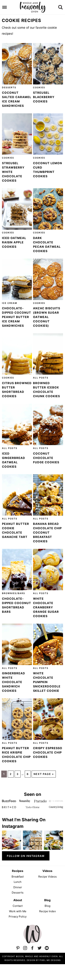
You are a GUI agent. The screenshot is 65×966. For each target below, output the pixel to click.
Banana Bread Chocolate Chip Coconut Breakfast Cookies (47, 532)
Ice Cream (9, 303)
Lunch (17, 882)
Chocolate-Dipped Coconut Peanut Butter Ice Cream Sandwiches (16, 316)
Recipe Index (47, 911)
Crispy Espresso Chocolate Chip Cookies (47, 752)
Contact (18, 906)
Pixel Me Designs (50, 960)
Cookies (39, 87)
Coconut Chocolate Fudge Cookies (46, 458)
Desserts (9, 87)
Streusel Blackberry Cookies (44, 97)
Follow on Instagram (26, 855)
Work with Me (17, 911)
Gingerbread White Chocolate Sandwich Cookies (13, 681)
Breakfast (18, 876)
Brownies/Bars (13, 593)
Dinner (17, 887)
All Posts (40, 377)
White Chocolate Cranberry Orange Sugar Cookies (46, 607)
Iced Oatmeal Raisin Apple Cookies (14, 242)
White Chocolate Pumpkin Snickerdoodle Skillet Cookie (46, 681)
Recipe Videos (47, 876)
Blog (47, 906)
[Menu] (4, 7)
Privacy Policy (18, 916)
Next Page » (44, 773)
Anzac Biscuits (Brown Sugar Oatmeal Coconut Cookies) (46, 316)
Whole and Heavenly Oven (32, 7)
